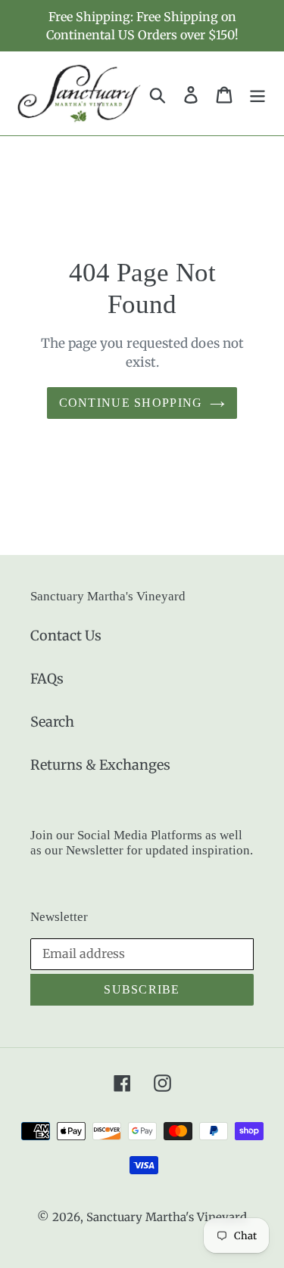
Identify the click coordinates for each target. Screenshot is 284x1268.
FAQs (47, 678)
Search (52, 721)
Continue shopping (131, 402)
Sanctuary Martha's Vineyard (166, 1217)
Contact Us (65, 635)
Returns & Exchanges (100, 765)
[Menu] (257, 93)
